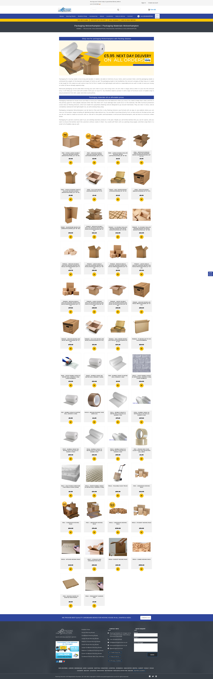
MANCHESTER (128, 668)
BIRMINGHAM (78, 668)
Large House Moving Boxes (90, 638)
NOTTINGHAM (109, 670)
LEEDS (85, 668)
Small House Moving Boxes (90, 644)
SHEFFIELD (97, 668)
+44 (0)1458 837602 (116, 639)
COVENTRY (80, 670)
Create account (153, 3)
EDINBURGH (119, 668)
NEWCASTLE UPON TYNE (120, 670)
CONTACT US (146, 617)
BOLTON (130, 670)
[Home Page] (64, 9)
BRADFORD (104, 668)
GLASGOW (90, 668)
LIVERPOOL (112, 668)
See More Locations (139, 670)
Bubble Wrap (86, 629)
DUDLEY (146, 668)
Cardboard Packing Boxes (90, 635)
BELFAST (86, 670)
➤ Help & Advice (114, 656)
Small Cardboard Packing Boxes (92, 653)
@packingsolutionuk (116, 648)
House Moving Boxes (88, 632)
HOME (79, 28)
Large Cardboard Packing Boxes (92, 647)
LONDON (71, 668)
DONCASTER (100, 670)
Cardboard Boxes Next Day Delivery (93, 656)
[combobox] (103, 9)
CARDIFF (140, 668)
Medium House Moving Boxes (91, 641)
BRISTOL (135, 668)
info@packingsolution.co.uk (118, 642)
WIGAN (152, 668)
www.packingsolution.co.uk (118, 645)
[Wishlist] (61, 162)
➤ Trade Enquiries (114, 652)
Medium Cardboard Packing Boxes (92, 650)
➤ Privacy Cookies (115, 661)
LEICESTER (93, 670)
